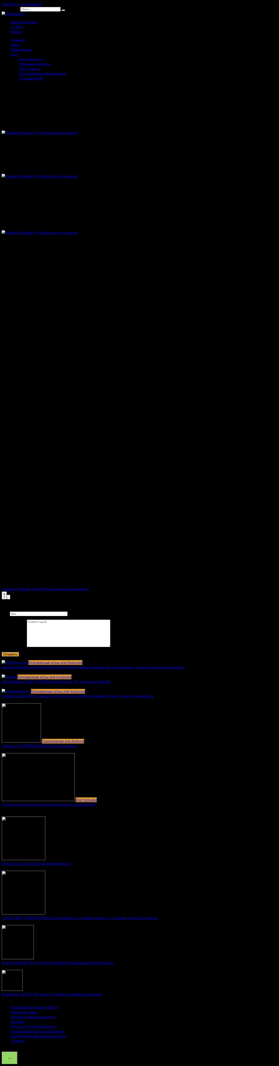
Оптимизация (31, 78)
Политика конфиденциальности (38, 1036)
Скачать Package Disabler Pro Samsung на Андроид (45, 589)
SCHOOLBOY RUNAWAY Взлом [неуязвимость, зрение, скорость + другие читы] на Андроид (80, 917)
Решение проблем (35, 64)
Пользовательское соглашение (37, 1031)
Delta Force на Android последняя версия (36, 863)
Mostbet (17, 1021)
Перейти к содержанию (22, 4)
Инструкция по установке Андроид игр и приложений (48, 804)
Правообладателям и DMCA (34, 1007)
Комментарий (14, 645)
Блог (14, 54)
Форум (16, 31)
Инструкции (29, 68)
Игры (15, 44)
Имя (5, 613)
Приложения (21, 49)
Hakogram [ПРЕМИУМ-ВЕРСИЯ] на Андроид (39, 746)
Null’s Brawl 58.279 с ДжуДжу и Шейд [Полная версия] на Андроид (57, 962)
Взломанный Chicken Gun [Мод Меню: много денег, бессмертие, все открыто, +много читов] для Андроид (93, 667)
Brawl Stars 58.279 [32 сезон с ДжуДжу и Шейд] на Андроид (52, 994)
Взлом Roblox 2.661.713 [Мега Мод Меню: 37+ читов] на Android (56, 681)
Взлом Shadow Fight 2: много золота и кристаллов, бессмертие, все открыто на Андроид (77, 696)
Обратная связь (23, 22)
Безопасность (31, 59)
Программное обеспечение (42, 73)
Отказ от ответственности (33, 1026)
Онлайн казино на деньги (32, 1017)
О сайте (17, 27)
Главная (17, 40)
